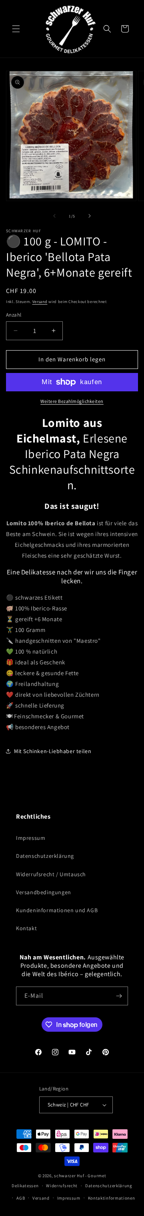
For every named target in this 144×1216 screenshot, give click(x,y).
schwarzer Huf (69, 1175)
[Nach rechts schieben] (89, 216)
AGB (20, 1198)
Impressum (30, 837)
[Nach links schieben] (54, 216)
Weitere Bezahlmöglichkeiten (72, 401)
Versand (40, 301)
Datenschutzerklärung (45, 855)
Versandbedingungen (43, 892)
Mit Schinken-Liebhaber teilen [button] (52, 751)
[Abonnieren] (119, 996)
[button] (16, 29)
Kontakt (26, 928)
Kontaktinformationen (111, 1198)
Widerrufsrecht (62, 1185)
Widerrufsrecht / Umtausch (51, 874)
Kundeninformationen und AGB (57, 910)
